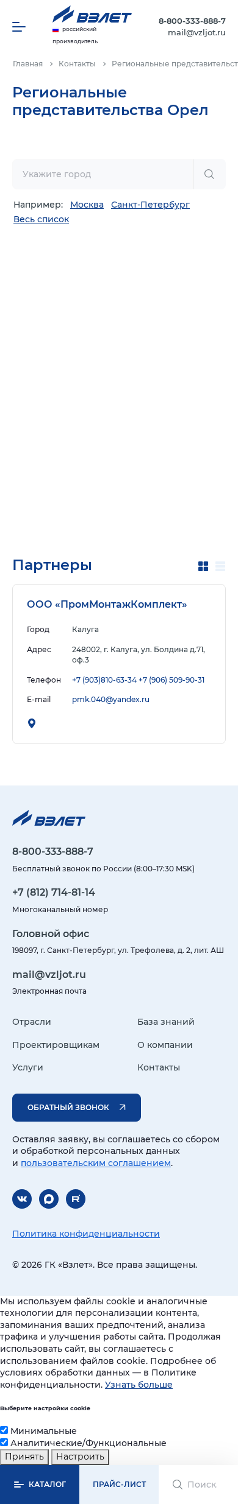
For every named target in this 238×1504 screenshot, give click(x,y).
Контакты (158, 1067)
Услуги (27, 1067)
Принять (24, 1456)
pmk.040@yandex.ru (111, 699)
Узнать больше (139, 1384)
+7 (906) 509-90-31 (171, 679)
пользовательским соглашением (96, 1163)
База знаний (166, 1021)
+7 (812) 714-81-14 (53, 892)
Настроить (80, 1456)
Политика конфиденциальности (86, 1233)
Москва (87, 204)
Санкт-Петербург (150, 204)
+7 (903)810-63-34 (104, 679)
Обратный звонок (68, 1107)
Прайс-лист (119, 1484)
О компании (165, 1044)
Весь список (41, 219)
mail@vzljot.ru (197, 32)
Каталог (47, 1484)
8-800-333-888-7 (192, 21)
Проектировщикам (55, 1044)
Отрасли (31, 1021)
